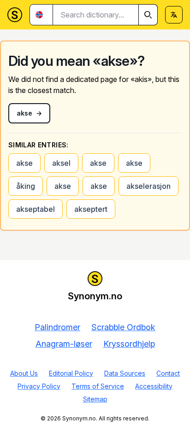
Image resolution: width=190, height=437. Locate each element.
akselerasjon (148, 186)
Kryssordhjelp (129, 344)
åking (25, 186)
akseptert (90, 209)
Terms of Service (97, 386)
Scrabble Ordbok (123, 327)
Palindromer (57, 327)
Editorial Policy (71, 373)
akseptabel (35, 209)
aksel (61, 163)
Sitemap (95, 399)
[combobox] (105, 14)
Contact (168, 373)
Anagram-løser (64, 344)
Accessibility (153, 386)
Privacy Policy (39, 386)
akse (24, 163)
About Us (24, 373)
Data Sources (124, 373)
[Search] (148, 14)
